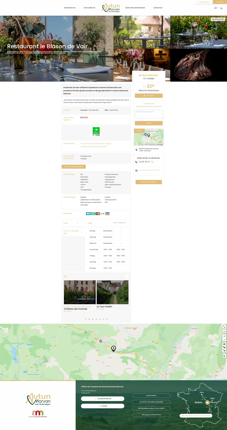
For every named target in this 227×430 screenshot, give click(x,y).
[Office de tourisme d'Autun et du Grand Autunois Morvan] (110, 7)
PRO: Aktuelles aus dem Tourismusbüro (151, 408)
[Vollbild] (224, 326)
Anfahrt (139, 131)
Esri (206, 379)
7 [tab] (107, 319)
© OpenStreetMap (215, 379)
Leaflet (203, 379)
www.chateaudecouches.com (149, 170)
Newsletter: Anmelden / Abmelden (151, 402)
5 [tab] (99, 319)
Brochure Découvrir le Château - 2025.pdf (96, 144)
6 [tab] (103, 319)
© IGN (209, 379)
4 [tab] (96, 319)
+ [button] (224, 336)
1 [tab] (85, 319)
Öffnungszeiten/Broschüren (151, 415)
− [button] (224, 339)
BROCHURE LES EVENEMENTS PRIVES (94, 147)
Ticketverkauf (204, 2)
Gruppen (220, 2)
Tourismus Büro (151, 395)
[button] (221, 8)
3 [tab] (92, 319)
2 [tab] (89, 319)
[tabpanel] (79, 297)
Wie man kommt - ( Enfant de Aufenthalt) (196, 416)
